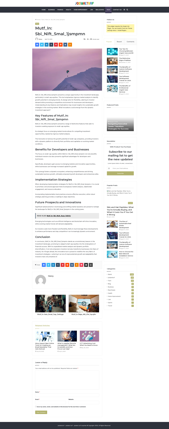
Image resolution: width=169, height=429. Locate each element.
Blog (109, 284)
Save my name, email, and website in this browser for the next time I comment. (61, 406)
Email (37, 399)
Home (44, 9)
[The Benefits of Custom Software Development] (112, 69)
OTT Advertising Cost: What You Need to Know (89, 344)
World (110, 274)
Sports (110, 302)
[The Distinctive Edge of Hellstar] (112, 61)
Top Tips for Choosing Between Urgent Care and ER (126, 51)
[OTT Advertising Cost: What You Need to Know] (89, 336)
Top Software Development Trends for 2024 (125, 78)
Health (68, 9)
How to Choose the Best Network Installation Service (126, 254)
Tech (108, 9)
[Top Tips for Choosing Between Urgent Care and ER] (112, 51)
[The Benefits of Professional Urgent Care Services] (112, 88)
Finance (60, 9)
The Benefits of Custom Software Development (125, 69)
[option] (120, 120)
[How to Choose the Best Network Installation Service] (112, 254)
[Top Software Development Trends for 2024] (112, 79)
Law (91, 9)
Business (51, 9)
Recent (119, 42)
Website (71, 399)
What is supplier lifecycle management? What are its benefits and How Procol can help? (67, 346)
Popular (109, 42)
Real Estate (100, 9)
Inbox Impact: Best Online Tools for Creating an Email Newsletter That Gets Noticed (44, 346)
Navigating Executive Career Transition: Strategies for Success (118, 126)
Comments (130, 42)
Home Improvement (80, 9)
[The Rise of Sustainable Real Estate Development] (112, 224)
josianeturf (111, 277)
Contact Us (117, 9)
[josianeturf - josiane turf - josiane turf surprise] (84, 3)
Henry (40, 39)
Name (37, 392)
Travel (110, 305)
